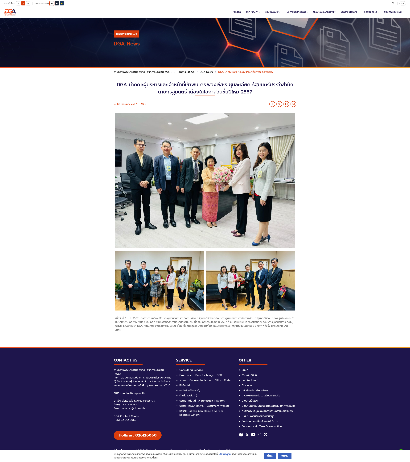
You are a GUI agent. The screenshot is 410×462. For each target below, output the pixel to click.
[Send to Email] (293, 104)
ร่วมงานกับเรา (272, 12)
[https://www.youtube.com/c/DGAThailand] (253, 434)
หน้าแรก (237, 12)
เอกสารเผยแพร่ (349, 12)
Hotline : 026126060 (138, 435)
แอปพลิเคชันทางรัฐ (189, 390)
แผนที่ (245, 370)
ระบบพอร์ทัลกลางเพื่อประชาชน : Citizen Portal (205, 380)
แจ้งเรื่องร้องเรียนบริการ (255, 390)
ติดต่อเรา (247, 385)
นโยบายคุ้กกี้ (225, 454)
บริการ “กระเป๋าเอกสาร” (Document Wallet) (204, 406)
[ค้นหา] (393, 3)
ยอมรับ (284, 456)
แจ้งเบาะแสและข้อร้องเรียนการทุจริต (261, 396)
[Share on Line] (286, 104)
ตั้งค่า (270, 456)
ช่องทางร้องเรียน (393, 12)
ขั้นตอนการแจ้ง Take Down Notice (262, 426)
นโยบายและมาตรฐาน (323, 12)
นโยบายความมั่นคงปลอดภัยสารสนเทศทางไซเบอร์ (268, 406)
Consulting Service (191, 370)
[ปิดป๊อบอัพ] (295, 456)
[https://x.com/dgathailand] (247, 434)
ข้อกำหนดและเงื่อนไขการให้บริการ (260, 421)
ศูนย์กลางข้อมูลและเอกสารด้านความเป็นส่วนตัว (267, 411)
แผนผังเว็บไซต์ (250, 380)
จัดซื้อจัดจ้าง (370, 12)
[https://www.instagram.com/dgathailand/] (259, 434)
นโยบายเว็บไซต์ (250, 401)
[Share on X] (279, 104)
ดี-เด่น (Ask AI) (188, 396)
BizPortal (184, 385)
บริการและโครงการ (296, 12)
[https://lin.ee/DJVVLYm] (265, 434)
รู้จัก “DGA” (252, 12)
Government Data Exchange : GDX (200, 375)
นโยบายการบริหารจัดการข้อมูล (258, 416)
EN (403, 3)
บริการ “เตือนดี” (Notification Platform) (202, 401)
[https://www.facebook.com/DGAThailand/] (241, 434)
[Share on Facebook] (272, 104)
